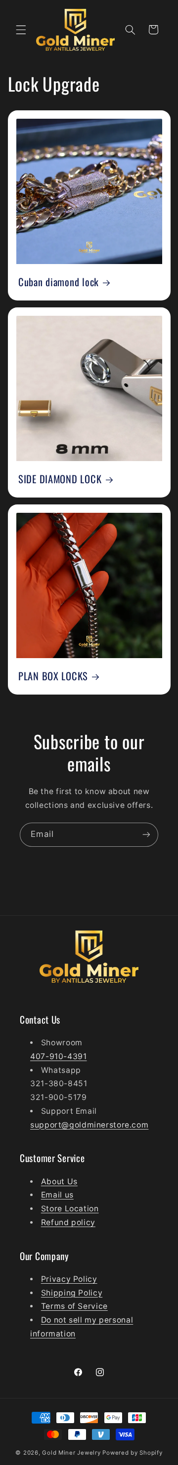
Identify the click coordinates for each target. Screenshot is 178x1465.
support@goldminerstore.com (89, 1125)
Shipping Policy (71, 1293)
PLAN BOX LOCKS (53, 676)
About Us (59, 1181)
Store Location (70, 1208)
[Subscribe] (146, 835)
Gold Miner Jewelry (72, 1452)
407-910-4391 (58, 1056)
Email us (57, 1194)
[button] (20, 29)
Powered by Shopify (132, 1452)
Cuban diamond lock (58, 282)
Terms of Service (74, 1306)
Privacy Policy (69, 1279)
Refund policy (68, 1222)
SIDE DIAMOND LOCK (59, 479)
